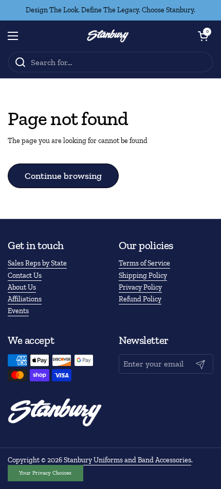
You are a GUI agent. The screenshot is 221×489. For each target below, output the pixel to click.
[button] (203, 36)
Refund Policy (140, 299)
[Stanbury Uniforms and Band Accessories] (108, 36)
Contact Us (25, 275)
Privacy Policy (140, 287)
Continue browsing (63, 175)
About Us (22, 287)
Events (18, 311)
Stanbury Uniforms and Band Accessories (127, 460)
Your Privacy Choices (45, 472)
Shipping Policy (143, 275)
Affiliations (25, 299)
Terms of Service (144, 263)
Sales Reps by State (37, 263)
